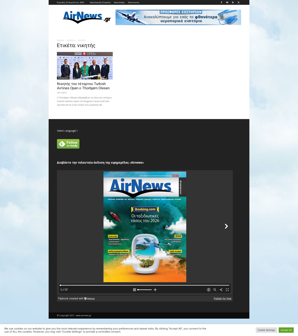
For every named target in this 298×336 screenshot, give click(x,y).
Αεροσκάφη (119, 2)
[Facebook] (221, 2)
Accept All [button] (286, 330)
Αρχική (60, 40)
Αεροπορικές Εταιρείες (100, 2)
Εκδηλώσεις (63, 78)
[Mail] (227, 2)
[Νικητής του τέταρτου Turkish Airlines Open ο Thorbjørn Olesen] (85, 65)
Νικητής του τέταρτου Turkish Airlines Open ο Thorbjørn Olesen (83, 86)
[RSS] (232, 2)
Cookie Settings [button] (266, 330)
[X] (238, 2)
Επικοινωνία (133, 2)
